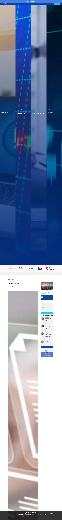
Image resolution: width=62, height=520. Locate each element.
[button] (2, 3)
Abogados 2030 (25, 3)
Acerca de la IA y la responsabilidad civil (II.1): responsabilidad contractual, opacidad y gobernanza (48, 319)
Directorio (32, 3)
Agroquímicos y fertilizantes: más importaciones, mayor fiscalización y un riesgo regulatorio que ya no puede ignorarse (48, 335)
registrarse (57, 3)
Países (36, 3)
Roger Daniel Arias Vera (46, 355)
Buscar (47, 313)
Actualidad (20, 3)
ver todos (50, 315)
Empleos (29, 3)
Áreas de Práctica (40, 3)
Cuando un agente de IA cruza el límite (48, 341)
